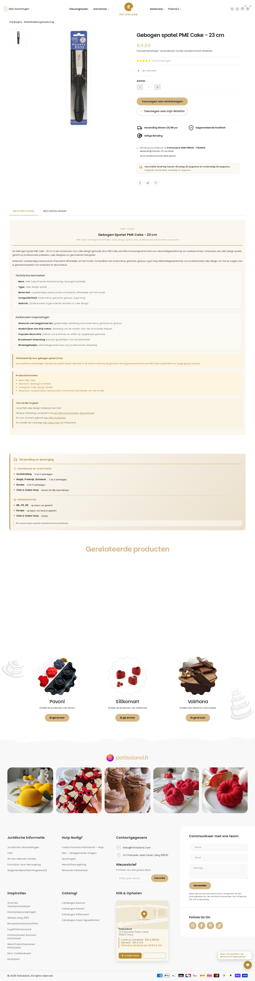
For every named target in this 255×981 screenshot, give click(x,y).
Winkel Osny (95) (18, 918)
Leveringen (69, 859)
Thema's (173, 9)
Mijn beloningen (19, 9)
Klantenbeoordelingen (21, 912)
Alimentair (100, 9)
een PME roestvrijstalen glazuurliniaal (73, 413)
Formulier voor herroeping (24, 864)
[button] (143, 60)
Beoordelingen (55, 211)
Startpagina (15, 21)
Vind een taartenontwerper (19, 904)
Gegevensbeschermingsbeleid (27, 870)
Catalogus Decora (73, 903)
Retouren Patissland (75, 870)
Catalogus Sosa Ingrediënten (81, 920)
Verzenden (200, 885)
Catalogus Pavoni (73, 908)
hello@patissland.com (137, 847)
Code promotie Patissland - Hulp (83, 847)
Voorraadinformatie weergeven (158, 156)
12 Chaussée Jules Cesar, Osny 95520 (145, 855)
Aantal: (141, 81)
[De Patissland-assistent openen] (248, 965)
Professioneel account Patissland (21, 936)
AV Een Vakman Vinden (21, 859)
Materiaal (156, 9)
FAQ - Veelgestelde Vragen (79, 853)
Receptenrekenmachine (22, 923)
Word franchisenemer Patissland (21, 946)
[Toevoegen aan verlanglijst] (14, 562)
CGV (10, 853)
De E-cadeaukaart (19, 953)
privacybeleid (196, 896)
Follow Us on (199, 917)
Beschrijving (23, 211)
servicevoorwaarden (221, 896)
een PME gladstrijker (55, 417)
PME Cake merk (51, 422)
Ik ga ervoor (57, 717)
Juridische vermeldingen (23, 847)
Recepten (13, 959)
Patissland (23, 975)
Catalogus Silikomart (75, 914)
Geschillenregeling (74, 864)
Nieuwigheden (78, 9)
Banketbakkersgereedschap (39, 21)
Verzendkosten (167, 50)
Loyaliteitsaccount (19, 929)
